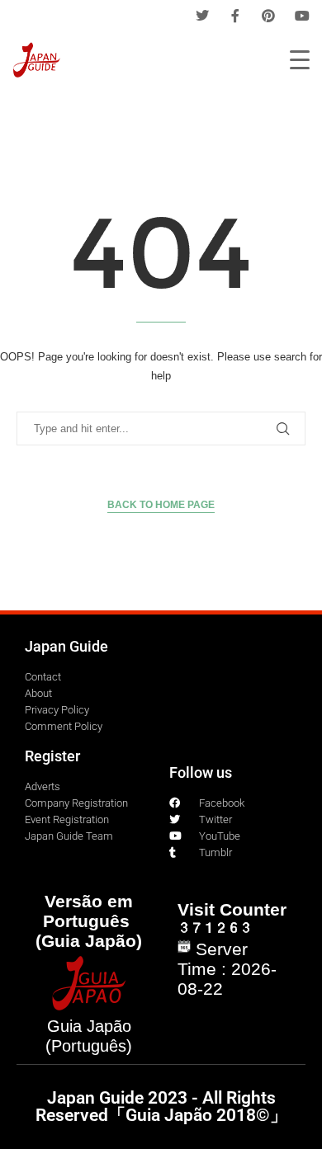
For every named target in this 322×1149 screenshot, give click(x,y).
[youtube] (302, 15)
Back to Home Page (161, 505)
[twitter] (202, 15)
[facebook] (235, 15)
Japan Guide (66, 646)
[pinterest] (268, 15)
